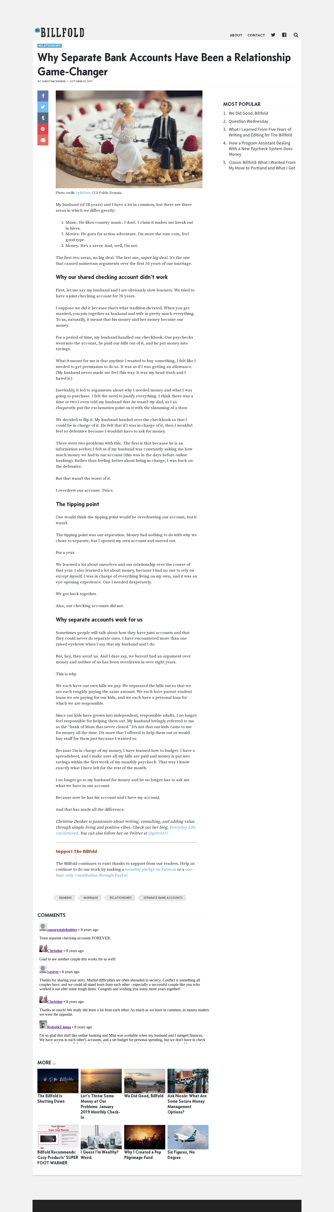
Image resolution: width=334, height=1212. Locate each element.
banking (65, 898)
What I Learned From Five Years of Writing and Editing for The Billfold (260, 132)
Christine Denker (54, 81)
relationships (121, 898)
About (236, 35)
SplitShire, (83, 193)
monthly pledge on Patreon (150, 869)
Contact (256, 35)
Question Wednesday (248, 121)
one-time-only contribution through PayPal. (124, 872)
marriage (91, 898)
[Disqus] (124, 982)
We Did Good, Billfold (248, 113)
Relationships (50, 45)
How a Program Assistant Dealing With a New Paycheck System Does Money (261, 148)
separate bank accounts (163, 898)
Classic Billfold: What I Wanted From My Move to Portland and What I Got (262, 165)
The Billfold (59, 32)
